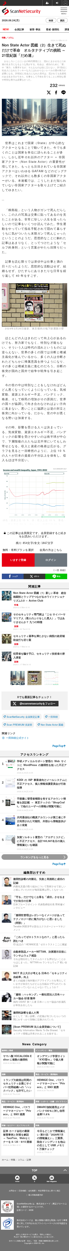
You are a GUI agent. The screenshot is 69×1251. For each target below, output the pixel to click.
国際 (4, 1074)
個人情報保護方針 (35, 1195)
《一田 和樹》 (59, 570)
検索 (51, 20)
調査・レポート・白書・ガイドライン (51, 1101)
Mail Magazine (52, 1181)
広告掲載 (22, 1191)
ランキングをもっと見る (34, 857)
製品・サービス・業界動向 (47, 1074)
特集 (37, 1125)
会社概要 (32, 1191)
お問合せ (12, 1191)
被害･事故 (35, 29)
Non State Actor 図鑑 (52, 724)
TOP (34, 1170)
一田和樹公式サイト (17, 738)
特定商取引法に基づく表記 (49, 1191)
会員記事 (19, 29)
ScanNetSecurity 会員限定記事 (23, 716)
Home (17, 1181)
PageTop (57, 746)
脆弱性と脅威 (7, 1050)
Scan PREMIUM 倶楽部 (19, 724)
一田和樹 (53, 716)
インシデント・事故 (44, 1050)
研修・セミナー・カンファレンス (15, 1125)
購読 (62, 20)
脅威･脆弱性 (52, 29)
